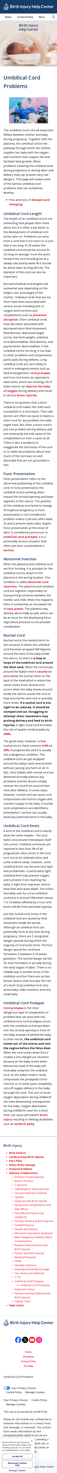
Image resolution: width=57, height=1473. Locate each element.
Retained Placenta (25, 1257)
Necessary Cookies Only (17, 1464)
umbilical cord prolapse (20, 537)
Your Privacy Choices (23, 1388)
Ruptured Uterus (25, 1289)
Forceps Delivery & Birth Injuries (34, 1221)
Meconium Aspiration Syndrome (34, 1233)
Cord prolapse (13, 1008)
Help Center (16, 1305)
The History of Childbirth (29, 1273)
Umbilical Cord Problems (35, 1285)
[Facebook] (18, 1340)
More (42, 17)
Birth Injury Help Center (39, 1466)
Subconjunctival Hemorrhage (32, 1269)
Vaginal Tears (23, 1301)
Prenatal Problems (20, 1169)
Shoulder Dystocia (25, 1265)
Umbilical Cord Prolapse (29, 1281)
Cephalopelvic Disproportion (32, 1189)
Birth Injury (12, 1145)
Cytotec (19, 1197)
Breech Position (24, 1181)
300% (7, 734)
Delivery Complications (23, 1173)
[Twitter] (25, 1340)
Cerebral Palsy (25, 17)
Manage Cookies (35, 1392)
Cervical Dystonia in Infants (31, 1193)
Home (8, 17)
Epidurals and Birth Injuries (31, 1201)
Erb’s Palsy (15, 1160)
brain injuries (27, 395)
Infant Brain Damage (22, 1165)
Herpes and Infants (26, 1229)
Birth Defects (17, 1153)
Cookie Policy (14, 1392)
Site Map (28, 1366)
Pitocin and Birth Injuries (29, 1253)
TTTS (18, 1277)
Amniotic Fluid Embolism (29, 1177)
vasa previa (15, 609)
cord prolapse (40, 373)
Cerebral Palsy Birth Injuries (26, 1157)
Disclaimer (28, 1356)
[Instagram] (39, 1340)
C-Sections (21, 1185)
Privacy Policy (28, 1361)
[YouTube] (32, 1340)
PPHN (18, 1261)
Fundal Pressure (24, 1225)
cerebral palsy (24, 1124)
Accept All (17, 1456)
